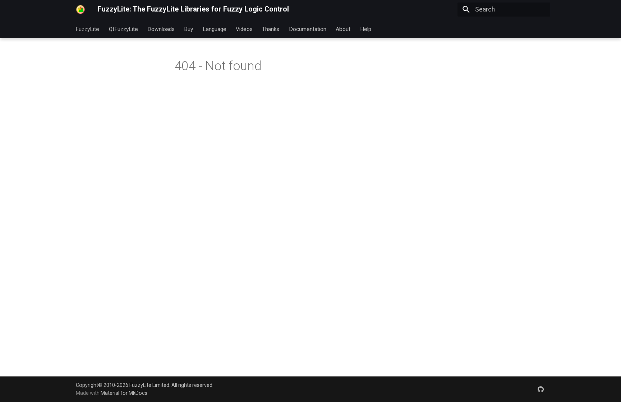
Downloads (161, 29)
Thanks (271, 29)
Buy (188, 29)
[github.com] (540, 389)
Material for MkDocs (124, 393)
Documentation (307, 29)
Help (365, 29)
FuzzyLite (88, 29)
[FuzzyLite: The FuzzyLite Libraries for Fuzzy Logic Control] (80, 9)
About (343, 29)
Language (214, 29)
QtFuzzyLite (123, 29)
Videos (244, 29)
